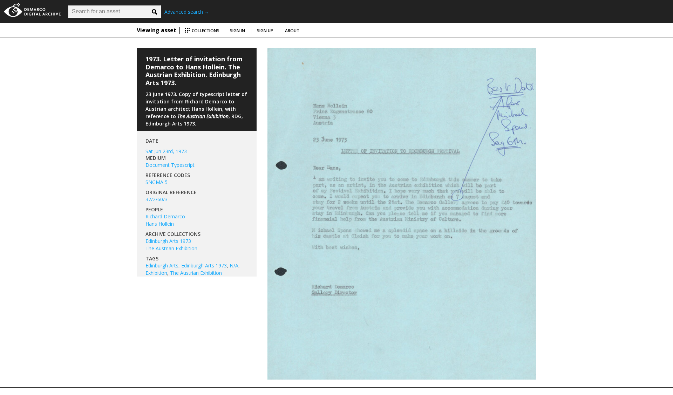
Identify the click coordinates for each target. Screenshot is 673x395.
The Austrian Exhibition (171, 248)
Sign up (265, 31)
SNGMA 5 (156, 182)
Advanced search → (186, 11)
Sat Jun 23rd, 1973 (166, 151)
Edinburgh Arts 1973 (168, 241)
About (292, 31)
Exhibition (156, 273)
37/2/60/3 (156, 199)
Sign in (237, 31)
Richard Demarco (165, 216)
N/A (234, 265)
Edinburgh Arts (161, 265)
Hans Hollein (159, 223)
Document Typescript (170, 165)
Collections (205, 31)
